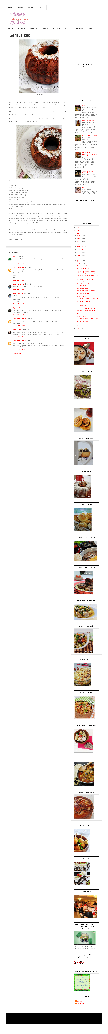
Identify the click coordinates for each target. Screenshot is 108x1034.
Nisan (79, 255)
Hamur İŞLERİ (56, 28)
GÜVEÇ (84, 106)
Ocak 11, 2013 (18, 263)
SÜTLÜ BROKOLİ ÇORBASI (86, 291)
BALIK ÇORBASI (82, 321)
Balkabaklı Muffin (84, 266)
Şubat (79, 261)
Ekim (79, 241)
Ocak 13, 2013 (18, 315)
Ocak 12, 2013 (18, 304)
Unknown (80, 1001)
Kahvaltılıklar (79, 28)
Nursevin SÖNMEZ (20, 319)
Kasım (79, 238)
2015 (78, 227)
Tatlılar (67, 28)
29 (83, 188)
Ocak (79, 263)
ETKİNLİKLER (41, 7)
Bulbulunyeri (18, 293)
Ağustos (80, 247)
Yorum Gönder (16, 353)
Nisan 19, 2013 (19, 326)
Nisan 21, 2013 (19, 349)
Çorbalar (10, 28)
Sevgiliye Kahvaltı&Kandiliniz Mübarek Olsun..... (90, 154)
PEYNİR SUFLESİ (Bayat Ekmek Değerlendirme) (86, 272)
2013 (78, 233)
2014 (78, 230)
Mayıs (79, 252)
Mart (79, 258)
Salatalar (45, 28)
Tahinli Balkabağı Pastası (87, 299)
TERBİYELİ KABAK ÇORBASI (86, 308)
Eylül (79, 244)
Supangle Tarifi (83, 288)
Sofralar (90, 28)
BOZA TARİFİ (81, 296)
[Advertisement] (70, 15)
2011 (78, 328)
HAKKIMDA (20, 7)
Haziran (80, 249)
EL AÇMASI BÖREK (83, 293)
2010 (78, 331)
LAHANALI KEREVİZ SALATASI (87, 319)
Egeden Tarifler (20, 308)
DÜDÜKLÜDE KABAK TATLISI (86, 311)
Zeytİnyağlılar (34, 28)
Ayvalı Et (81, 313)
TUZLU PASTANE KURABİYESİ (87, 172)
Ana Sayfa (10, 7)
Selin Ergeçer (19, 284)
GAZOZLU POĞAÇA (88, 121)
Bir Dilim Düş (19, 267)
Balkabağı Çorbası (84, 268)
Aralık (80, 235)
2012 (78, 326)
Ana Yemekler (21, 28)
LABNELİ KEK (81, 306)
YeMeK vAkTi (18, 330)
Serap (15, 256)
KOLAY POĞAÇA (82, 316)
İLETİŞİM (30, 7)
